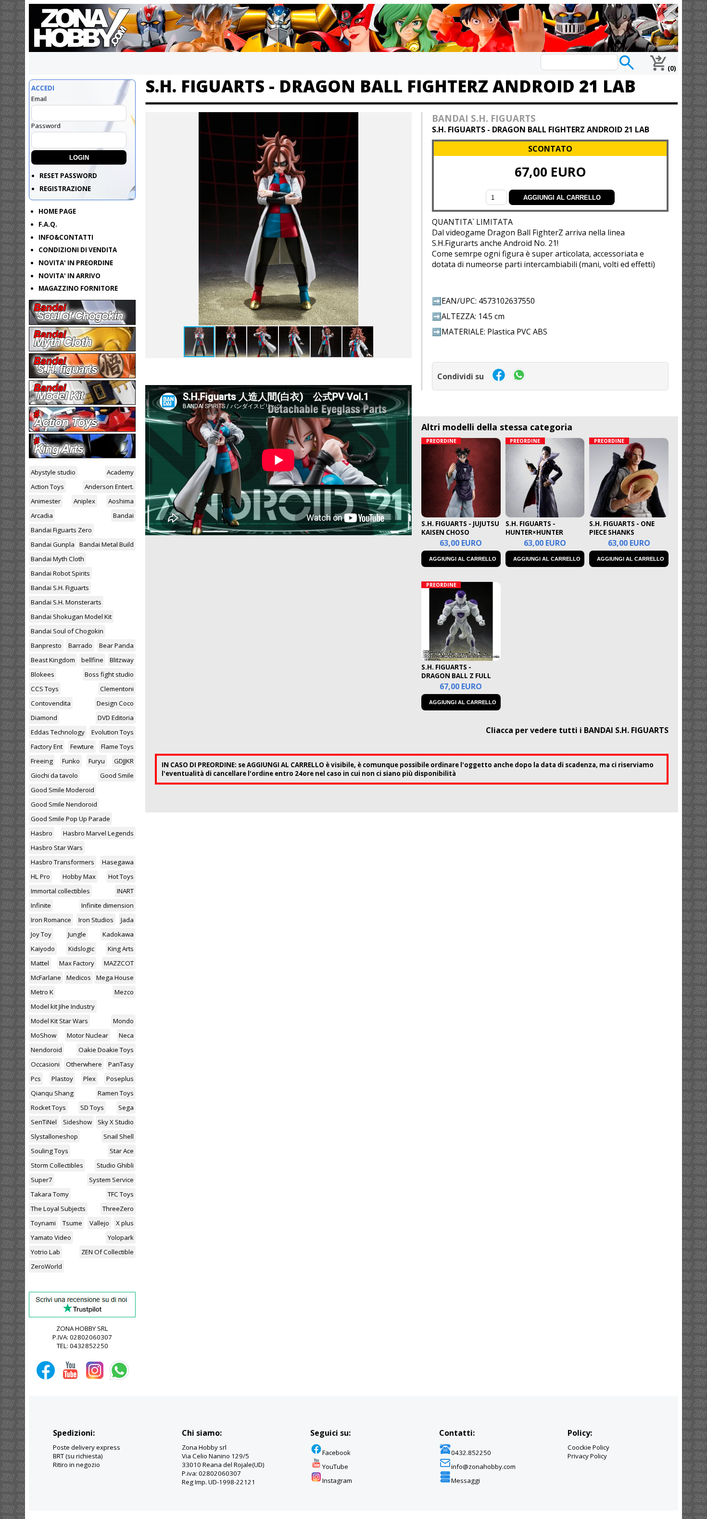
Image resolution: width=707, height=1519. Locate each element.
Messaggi (465, 1480)
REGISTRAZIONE (65, 188)
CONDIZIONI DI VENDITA (77, 249)
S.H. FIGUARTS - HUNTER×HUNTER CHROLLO (534, 532)
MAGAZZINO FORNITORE (78, 288)
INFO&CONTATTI (65, 237)
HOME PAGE (57, 211)
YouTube (335, 1466)
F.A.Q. (47, 224)
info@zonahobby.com (483, 1466)
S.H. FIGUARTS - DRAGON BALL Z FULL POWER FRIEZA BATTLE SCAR (457, 680)
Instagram (337, 1480)
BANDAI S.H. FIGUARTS (484, 118)
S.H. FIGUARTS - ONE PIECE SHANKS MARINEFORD (622, 532)
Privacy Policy (587, 1456)
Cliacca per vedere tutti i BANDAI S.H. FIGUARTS (577, 730)
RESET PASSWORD (68, 175)
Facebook (336, 1452)
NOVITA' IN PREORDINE (75, 262)
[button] (403, 121)
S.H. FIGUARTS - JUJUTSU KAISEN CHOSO (460, 528)
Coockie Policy (588, 1447)
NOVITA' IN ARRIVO (69, 275)
